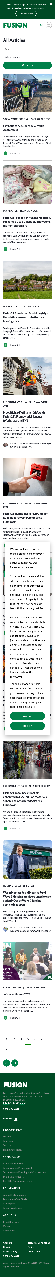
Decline (27, 725)
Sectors (7, 1145)
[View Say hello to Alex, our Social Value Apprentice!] (27, 93)
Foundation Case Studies (16, 1199)
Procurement (11, 402)
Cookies (7, 1246)
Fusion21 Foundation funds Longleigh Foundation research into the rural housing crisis (25, 317)
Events (7, 987)
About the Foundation (14, 1194)
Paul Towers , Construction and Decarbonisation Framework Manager (30, 929)
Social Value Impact (13, 1176)
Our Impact (9, 1203)
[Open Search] (41, 25)
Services (7, 1136)
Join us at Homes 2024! (17, 994)
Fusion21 (24, 119)
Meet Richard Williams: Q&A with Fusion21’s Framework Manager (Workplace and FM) (24, 416)
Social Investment (12, 1207)
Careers (7, 1226)
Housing (8, 885)
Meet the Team (11, 1221)
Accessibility (10, 1251)
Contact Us (9, 1230)
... (10, 1040)
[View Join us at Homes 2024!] (27, 961)
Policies (32, 1246)
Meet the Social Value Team (17, 1180)
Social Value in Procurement (17, 1167)
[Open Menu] (49, 25)
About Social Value (13, 1163)
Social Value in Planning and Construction (24, 1172)
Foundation (10, 210)
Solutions (8, 1140)
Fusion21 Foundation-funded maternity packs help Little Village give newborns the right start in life (27, 221)
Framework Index (12, 1149)
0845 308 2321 (11, 1108)
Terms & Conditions (39, 1242)
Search (29, 65)
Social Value (10, 119)
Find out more (26, 13)
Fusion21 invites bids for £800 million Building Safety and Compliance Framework (25, 517)
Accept (27, 716)
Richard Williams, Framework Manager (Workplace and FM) (30, 445)
